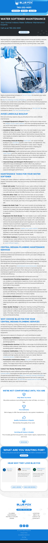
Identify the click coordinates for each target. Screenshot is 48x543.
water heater (7, 153)
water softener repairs (11, 243)
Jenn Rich (9, 469)
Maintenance (12, 515)
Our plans (28, 359)
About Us (36, 515)
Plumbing (12, 513)
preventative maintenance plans (27, 266)
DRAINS (12, 518)
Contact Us (36, 516)
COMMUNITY (36, 518)
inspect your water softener (29, 228)
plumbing (16, 142)
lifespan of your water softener (15, 123)
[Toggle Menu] (24, 14)
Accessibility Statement (24, 535)
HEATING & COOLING (12, 516)
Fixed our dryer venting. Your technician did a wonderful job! (38, 475)
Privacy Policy (24, 532)
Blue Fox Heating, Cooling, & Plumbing (14, 100)
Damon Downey (26, 469)
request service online (34, 379)
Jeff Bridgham (41, 469)
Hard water (27, 140)
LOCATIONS (36, 513)
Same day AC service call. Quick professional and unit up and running (24, 475)
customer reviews (8, 357)
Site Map (24, 537)
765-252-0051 (24, 7)
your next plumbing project (21, 110)
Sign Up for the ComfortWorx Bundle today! (24, 0)
